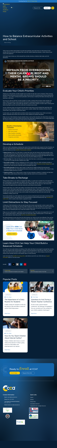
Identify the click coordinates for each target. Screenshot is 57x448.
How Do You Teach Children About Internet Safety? (15, 337)
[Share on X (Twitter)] (13, 264)
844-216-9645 (11, 399)
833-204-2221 (7, 402)
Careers (31, 397)
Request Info (37, 8)
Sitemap (32, 399)
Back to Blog (7, 42)
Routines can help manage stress (44, 164)
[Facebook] (41, 388)
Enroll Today (14, 373)
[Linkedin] (44, 388)
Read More (7, 313)
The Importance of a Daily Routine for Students (14, 300)
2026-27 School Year (32, 1)
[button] (52, 8)
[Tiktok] (53, 388)
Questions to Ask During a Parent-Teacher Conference (41, 300)
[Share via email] (17, 264)
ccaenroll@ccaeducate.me (12, 397)
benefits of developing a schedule (23, 150)
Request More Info (27, 373)
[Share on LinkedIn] (21, 264)
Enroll (46, 8)
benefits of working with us (19, 256)
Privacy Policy (33, 401)
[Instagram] (50, 388)
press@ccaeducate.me (15, 405)
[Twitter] (47, 388)
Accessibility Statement (35, 403)
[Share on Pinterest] (25, 264)
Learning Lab (7, 294)
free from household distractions (28, 215)
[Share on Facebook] (9, 264)
